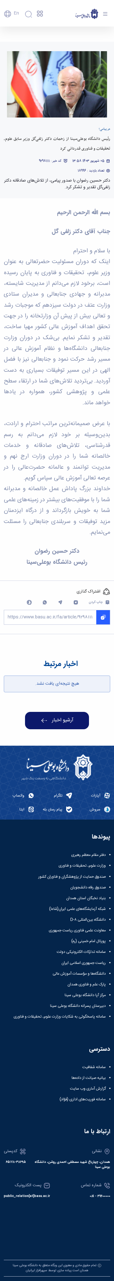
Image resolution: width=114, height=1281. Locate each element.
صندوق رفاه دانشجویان (88, 887)
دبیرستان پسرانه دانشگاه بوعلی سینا (78, 1006)
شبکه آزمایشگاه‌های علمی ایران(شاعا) (77, 909)
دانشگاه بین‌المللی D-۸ (88, 920)
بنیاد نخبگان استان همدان (86, 898)
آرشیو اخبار (62, 720)
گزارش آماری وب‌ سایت (88, 1089)
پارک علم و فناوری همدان (86, 984)
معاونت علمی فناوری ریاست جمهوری (77, 930)
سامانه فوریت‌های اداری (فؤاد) (83, 1099)
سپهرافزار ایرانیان (36, 1270)
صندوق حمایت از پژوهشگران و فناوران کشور (72, 877)
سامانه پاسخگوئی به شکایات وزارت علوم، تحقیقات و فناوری (60, 1016)
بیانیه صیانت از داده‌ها (89, 1078)
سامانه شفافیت (94, 1067)
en (16, 13)
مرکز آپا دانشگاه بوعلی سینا (85, 995)
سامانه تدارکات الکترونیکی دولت (81, 952)
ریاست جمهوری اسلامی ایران (83, 963)
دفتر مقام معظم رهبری (88, 855)
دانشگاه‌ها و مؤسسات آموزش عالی (79, 974)
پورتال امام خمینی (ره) (88, 941)
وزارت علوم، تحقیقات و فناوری (82, 866)
